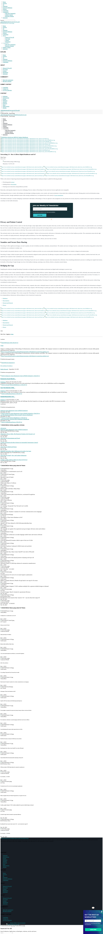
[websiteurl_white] (24, 351)
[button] (51, 205)
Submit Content (9, 14)
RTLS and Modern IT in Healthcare (6, 365)
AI (3, 4)
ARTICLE (15, 137)
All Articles (3, 428)
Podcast (5, 9)
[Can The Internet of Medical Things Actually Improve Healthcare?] (13, 384)
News (4, 105)
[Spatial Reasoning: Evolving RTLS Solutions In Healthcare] (11, 393)
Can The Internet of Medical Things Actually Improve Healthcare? (16, 415)
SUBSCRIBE (39, 215)
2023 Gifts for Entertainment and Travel (10, 438)
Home (4, 2)
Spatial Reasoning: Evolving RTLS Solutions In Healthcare (14, 419)
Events (4, 99)
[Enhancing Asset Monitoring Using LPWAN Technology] (20, 375)
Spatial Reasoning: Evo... (7, 396)
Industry (21, 137)
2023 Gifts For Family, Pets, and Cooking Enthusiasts (13, 455)
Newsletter (7, 41)
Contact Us (5, 88)
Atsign (12, 334)
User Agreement (21, 922)
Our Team (7, 38)
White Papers (6, 106)
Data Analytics (6, 300)
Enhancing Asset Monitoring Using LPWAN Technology (14, 410)
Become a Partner (9, 16)
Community (6, 12)
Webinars (5, 100)
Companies (5, 10)
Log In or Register (7, 90)
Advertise (5, 17)
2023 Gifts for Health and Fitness (8, 446)
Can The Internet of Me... (7, 387)
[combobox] (6, 112)
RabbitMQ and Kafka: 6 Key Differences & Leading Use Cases (15, 451)
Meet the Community (10, 13)
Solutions (5, 6)
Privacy (4, 305)
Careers (7, 40)
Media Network (4, 369)
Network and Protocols (8, 303)
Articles (5, 3)
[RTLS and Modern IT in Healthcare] (7, 362)
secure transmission (59, 195)
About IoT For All (9, 37)
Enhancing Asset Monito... (8, 379)
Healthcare (25, 137)
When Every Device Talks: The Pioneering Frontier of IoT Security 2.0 (17, 434)
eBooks (4, 107)
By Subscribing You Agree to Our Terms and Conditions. (44, 212)
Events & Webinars (7, 7)
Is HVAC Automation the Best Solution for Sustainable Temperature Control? (19, 442)
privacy (12, 182)
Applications (6, 97)
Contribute (5, 87)
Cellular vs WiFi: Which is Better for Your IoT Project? (13, 459)
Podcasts (5, 103)
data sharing (13, 184)
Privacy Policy (13, 922)
